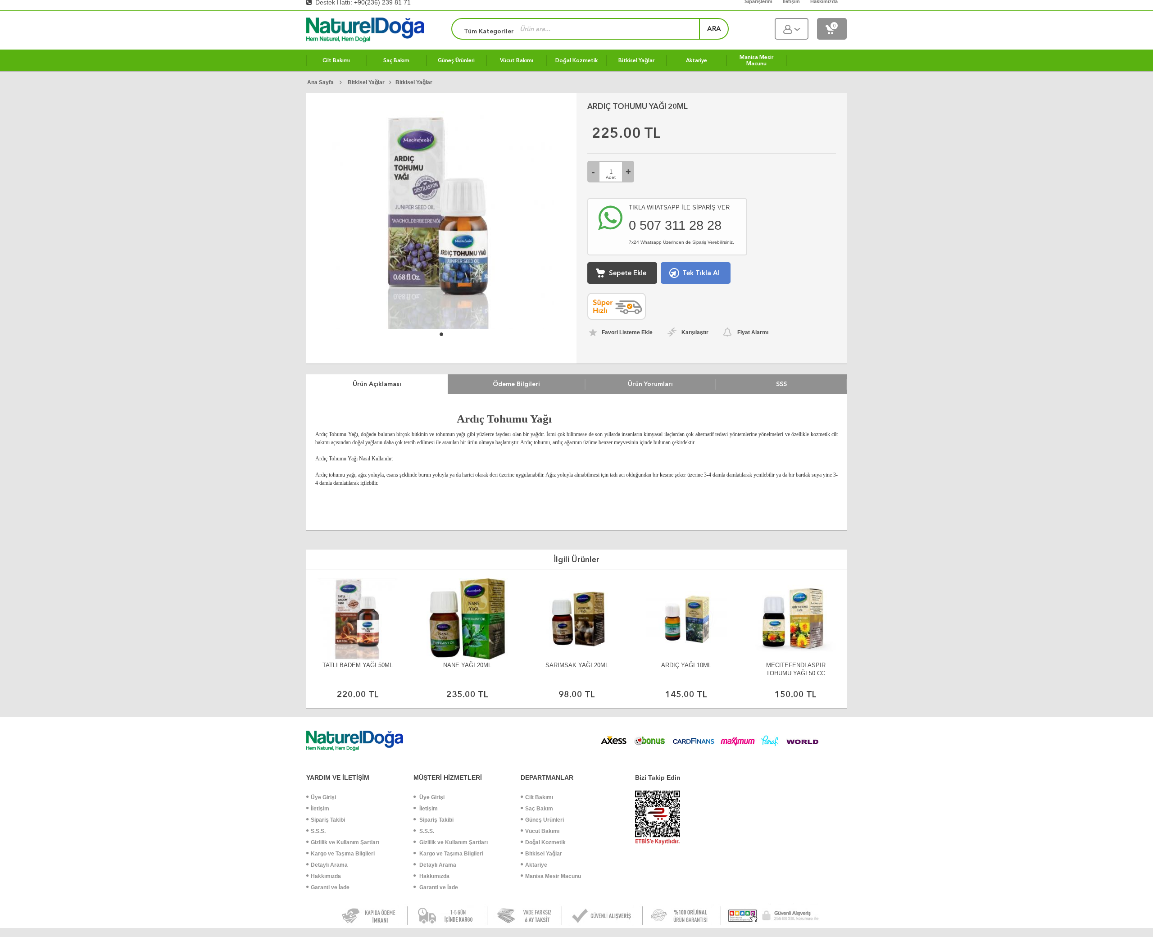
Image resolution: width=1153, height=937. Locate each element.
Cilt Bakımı (539, 797)
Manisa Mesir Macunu (553, 876)
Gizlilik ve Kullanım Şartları (345, 842)
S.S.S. (318, 831)
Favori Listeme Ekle (627, 332)
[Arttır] (628, 171)
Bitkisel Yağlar (543, 854)
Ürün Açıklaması (377, 383)
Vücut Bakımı (542, 831)
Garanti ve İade (330, 887)
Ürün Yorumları (650, 383)
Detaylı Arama (329, 865)
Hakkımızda (326, 876)
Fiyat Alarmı (752, 332)
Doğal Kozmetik (545, 842)
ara (714, 29)
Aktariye (536, 865)
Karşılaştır (694, 332)
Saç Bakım (539, 808)
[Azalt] (593, 171)
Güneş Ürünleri (544, 820)
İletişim (320, 808)
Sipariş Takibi (328, 820)
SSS (781, 383)
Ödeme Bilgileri (516, 383)
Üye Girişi (323, 797)
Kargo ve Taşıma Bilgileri (343, 854)
